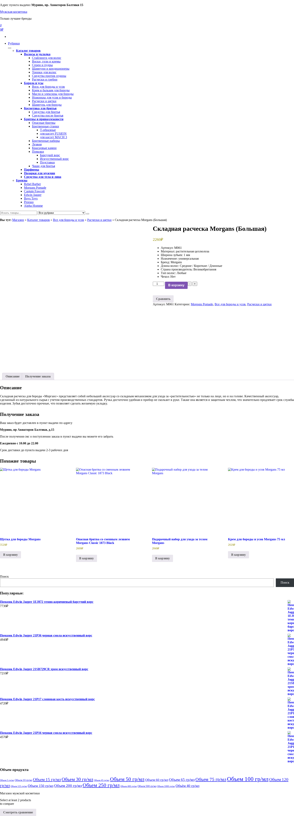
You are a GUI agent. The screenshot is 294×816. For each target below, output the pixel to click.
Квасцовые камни (44, 148)
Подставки (47, 162)
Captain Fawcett (34, 191)
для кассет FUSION (53, 133)
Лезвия (37, 144)
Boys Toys (31, 198)
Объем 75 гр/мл (210, 779)
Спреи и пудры (42, 65)
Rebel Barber (32, 184)
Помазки (38, 151)
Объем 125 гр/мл (19, 786)
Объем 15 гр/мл (47, 779)
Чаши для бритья (43, 166)
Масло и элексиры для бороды (53, 94)
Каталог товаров (38, 220)
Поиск (4, 576)
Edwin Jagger (32, 195)
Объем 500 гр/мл (147, 786)
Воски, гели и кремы (46, 61)
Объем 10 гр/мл (23, 780)
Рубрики (14, 43)
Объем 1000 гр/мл (166, 786)
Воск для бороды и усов (48, 86)
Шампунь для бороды (47, 104)
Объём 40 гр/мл (187, 786)
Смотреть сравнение (18, 812)
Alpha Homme (33, 205)
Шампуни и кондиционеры (50, 68)
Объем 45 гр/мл (101, 780)
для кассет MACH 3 (53, 137)
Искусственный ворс (54, 158)
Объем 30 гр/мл (77, 779)
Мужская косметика (13, 11)
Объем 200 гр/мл (68, 786)
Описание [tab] (13, 376)
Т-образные (48, 130)
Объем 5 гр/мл (7, 780)
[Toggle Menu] (9, 48)
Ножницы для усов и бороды (52, 97)
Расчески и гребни (44, 79)
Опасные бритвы (43, 122)
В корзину (176, 285)
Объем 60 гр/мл (156, 780)
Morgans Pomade (35, 187)
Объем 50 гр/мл (127, 779)
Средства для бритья (46, 112)
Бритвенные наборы (46, 140)
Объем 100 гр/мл (247, 779)
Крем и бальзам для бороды (51, 90)
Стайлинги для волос (46, 58)
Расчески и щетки (44, 101)
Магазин (18, 220)
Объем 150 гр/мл (40, 786)
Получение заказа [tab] (38, 376)
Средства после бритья (47, 115)
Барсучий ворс (50, 155)
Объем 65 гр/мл (182, 780)
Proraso (29, 202)
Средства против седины (49, 76)
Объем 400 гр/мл (128, 786)
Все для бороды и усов (68, 220)
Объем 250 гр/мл (101, 785)
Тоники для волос (44, 72)
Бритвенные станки (45, 126)
